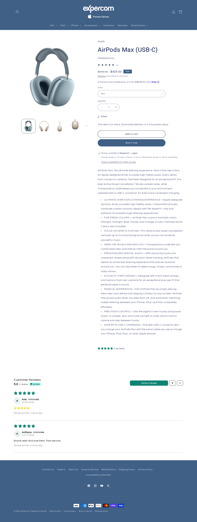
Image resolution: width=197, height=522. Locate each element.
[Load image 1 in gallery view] (28, 126)
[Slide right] (86, 126)
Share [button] (104, 116)
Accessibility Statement (98, 475)
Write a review (149, 383)
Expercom (25, 511)
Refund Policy (109, 470)
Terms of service (85, 511)
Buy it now (131, 143)
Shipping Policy (127, 470)
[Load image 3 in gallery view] (44, 126)
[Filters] (172, 383)
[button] (17, 11)
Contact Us (48, 470)
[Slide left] (17, 126)
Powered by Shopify (38, 511)
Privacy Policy (145, 470)
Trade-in (61, 470)
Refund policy (55, 511)
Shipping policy (101, 511)
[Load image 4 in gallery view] (60, 126)
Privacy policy (70, 511)
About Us (73, 470)
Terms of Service (90, 470)
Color (100, 88)
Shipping (102, 76)
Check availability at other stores (118, 162)
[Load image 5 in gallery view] (75, 126)
